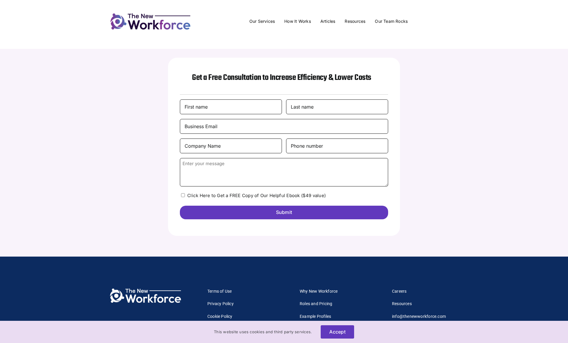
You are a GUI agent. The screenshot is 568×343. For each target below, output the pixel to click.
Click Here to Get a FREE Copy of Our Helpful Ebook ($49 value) (256, 195)
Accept (337, 332)
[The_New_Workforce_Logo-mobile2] (150, 12)
